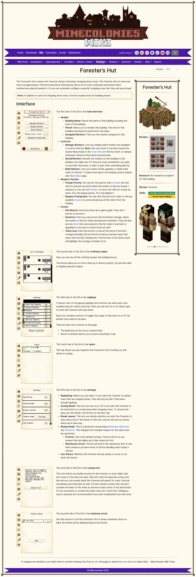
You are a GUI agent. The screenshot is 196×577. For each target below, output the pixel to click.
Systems (125, 62)
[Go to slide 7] (158, 246)
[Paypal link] (152, 52)
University (70, 430)
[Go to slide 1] (147, 246)
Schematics (74, 52)
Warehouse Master (117, 426)
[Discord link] (136, 52)
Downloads (31, 52)
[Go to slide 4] (152, 246)
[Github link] (167, 52)
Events (62, 52)
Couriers (94, 189)
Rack (75, 224)
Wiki (41, 52)
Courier (116, 182)
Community (51, 52)
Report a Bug (125, 53)
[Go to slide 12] (166, 246)
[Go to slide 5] (154, 246)
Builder (77, 176)
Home (20, 52)
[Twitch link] (157, 52)
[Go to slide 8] (159, 246)
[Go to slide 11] (164, 246)
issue (124, 561)
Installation (36, 62)
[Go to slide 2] (149, 246)
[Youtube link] (162, 52)
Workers (113, 62)
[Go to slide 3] (151, 246)
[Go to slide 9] (161, 246)
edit (96, 561)
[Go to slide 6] (156, 246)
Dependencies (53, 62)
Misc (147, 62)
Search (157, 62)
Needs (138, 62)
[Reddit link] (142, 52)
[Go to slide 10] (163, 246)
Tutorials (68, 62)
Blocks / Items (84, 62)
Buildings (100, 62)
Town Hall (96, 151)
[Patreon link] (147, 52)
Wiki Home (22, 62)
